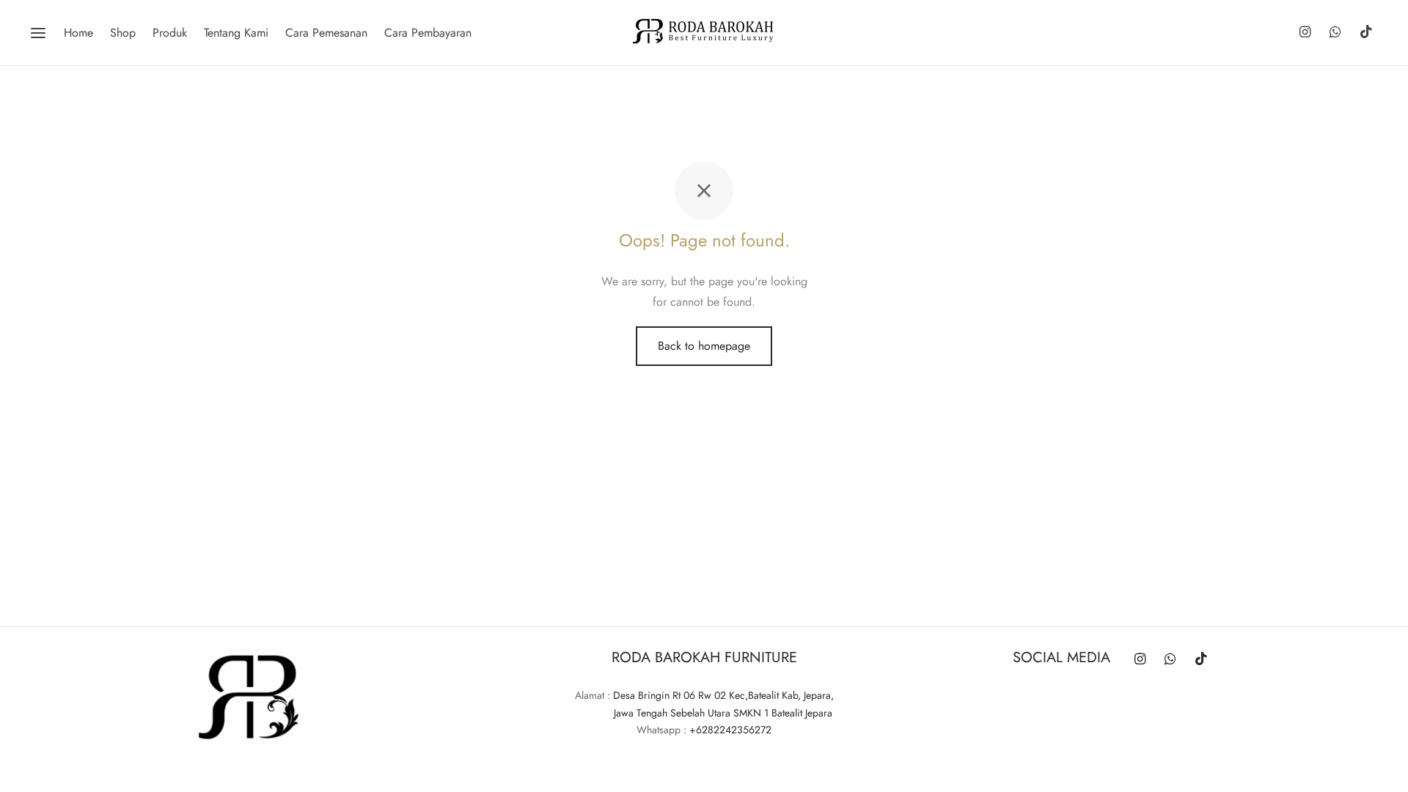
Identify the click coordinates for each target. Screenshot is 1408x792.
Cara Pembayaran (428, 32)
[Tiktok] (1366, 33)
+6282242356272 (730, 729)
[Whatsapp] (1335, 33)
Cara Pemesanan (326, 32)
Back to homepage (704, 345)
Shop (123, 32)
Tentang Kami (236, 32)
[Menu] (38, 33)
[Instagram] (1304, 33)
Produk (170, 32)
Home (78, 32)
